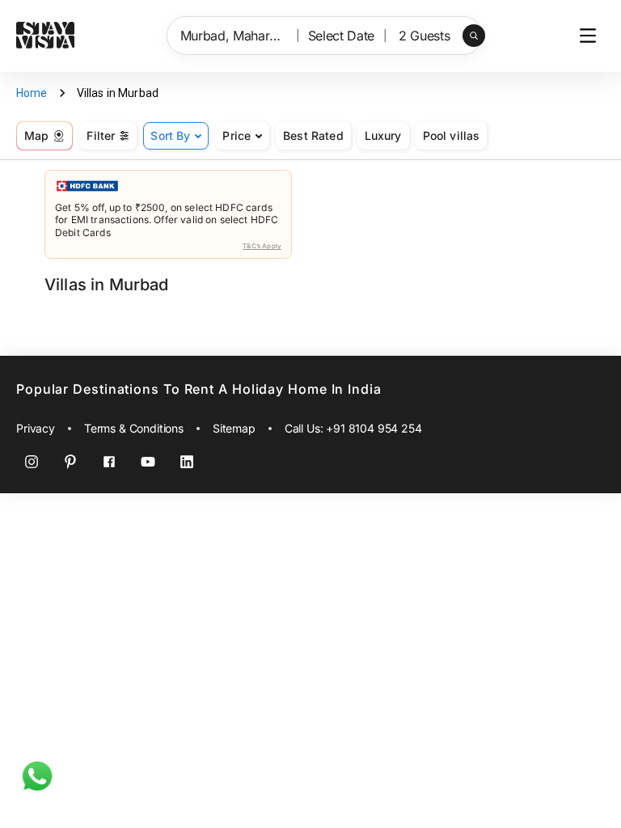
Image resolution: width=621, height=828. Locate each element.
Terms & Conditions (134, 428)
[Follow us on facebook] (109, 461)
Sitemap (234, 428)
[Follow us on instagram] (31, 461)
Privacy (35, 428)
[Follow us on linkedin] (186, 461)
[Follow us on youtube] (148, 461)
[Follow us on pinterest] (70, 461)
